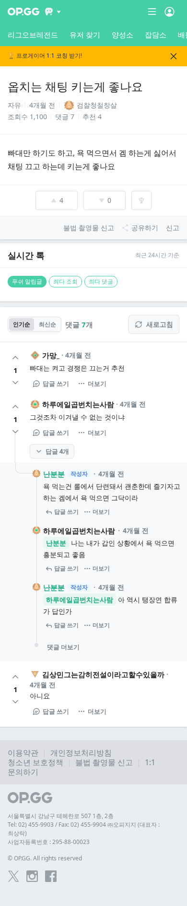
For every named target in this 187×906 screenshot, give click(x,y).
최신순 (47, 324)
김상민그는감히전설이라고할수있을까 (103, 674)
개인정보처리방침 (81, 752)
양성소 (122, 34)
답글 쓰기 (56, 383)
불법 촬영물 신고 (104, 762)
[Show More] (53, 11)
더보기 (97, 383)
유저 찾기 (85, 34)
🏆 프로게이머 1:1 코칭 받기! (45, 56)
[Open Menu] (169, 11)
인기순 (21, 324)
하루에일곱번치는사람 (78, 404)
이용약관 (23, 752)
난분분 (54, 474)
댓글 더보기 (63, 647)
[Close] (173, 56)
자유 (14, 105)
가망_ (50, 355)
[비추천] (15, 382)
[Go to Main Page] (23, 11)
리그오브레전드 (33, 34)
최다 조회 (65, 281)
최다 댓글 (101, 281)
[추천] (15, 357)
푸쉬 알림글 (27, 281)
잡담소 (155, 34)
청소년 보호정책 (35, 762)
